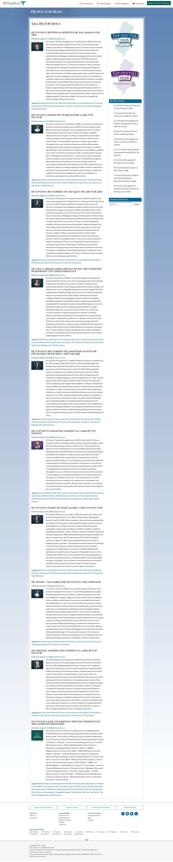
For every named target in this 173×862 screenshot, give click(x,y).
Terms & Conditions (45, 852)
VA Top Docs (56, 834)
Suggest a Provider (65, 820)
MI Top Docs (102, 832)
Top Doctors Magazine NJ (41, 345)
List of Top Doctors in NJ (62, 103)
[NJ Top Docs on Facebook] (123, 814)
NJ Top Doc (97, 103)
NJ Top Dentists (76, 789)
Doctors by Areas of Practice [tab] (43, 807)
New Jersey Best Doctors (82, 103)
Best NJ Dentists (75, 783)
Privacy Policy (33, 852)
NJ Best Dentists (48, 496)
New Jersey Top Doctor (80, 339)
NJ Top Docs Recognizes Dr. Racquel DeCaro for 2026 (66, 191)
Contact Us (139, 3)
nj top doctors (59, 106)
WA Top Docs (79, 834)
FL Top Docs (57, 832)
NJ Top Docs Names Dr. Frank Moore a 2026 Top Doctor (62, 116)
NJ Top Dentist (85, 496)
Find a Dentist (105, 3)
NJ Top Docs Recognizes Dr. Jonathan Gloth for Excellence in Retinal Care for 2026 (64, 352)
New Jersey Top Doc (60, 183)
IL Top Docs (79, 832)
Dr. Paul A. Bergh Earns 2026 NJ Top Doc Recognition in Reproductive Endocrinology (66, 270)
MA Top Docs (90, 832)
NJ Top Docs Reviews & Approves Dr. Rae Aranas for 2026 (65, 33)
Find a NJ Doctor (64, 815)
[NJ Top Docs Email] (132, 814)
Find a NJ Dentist (64, 818)
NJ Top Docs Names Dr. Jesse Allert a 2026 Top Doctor (66, 507)
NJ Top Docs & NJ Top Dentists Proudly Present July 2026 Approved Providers (66, 723)
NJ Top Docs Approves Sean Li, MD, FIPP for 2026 (126, 169)
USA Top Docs (34, 832)
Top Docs (69, 106)
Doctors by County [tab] (72, 807)
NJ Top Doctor (47, 106)
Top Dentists (88, 499)
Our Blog (61, 822)
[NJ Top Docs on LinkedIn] (127, 814)
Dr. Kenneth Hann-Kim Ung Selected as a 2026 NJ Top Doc (126, 114)
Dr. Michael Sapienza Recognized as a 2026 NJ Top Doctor (64, 652)
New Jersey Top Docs (42, 263)
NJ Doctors (56, 263)
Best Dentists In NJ (45, 783)
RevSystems (43, 856)
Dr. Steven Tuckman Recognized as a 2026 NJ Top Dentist (63, 432)
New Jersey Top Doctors (79, 183)
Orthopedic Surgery (62, 792)
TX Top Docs (68, 834)
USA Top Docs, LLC (35, 847)
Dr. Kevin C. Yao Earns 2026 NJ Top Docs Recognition (66, 582)
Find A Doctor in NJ (73, 180)
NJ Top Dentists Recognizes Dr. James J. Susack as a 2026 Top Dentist (126, 142)
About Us (33, 815)
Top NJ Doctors (40, 109)
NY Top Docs (135, 832)
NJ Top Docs (36, 106)
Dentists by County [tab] (130, 807)
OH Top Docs (33, 834)
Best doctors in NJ (45, 103)
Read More (70, 99)
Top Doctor (78, 106)
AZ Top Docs (46, 832)
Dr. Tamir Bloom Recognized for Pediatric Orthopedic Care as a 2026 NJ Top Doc (126, 124)
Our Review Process (94, 815)
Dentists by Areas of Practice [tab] (101, 807)
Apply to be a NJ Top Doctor (159, 3)
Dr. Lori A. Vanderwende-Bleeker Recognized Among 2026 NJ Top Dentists (127, 152)
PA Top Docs (45, 834)
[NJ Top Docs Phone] (136, 814)
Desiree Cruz (60, 39)
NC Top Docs (113, 832)
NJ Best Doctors (45, 342)
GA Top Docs (68, 832)
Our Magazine (123, 3)
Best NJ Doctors (59, 180)
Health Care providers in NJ (47, 786)
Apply (89, 818)
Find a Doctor (87, 3)
